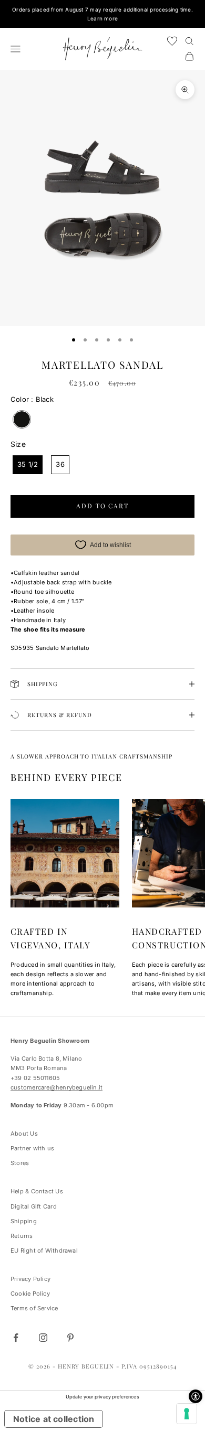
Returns (22, 1235)
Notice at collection (53, 1419)
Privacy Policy (30, 1279)
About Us (24, 1133)
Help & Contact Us (37, 1191)
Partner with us (32, 1148)
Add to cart (102, 505)
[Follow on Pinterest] (70, 1337)
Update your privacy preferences (102, 1396)
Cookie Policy (30, 1293)
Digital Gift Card (34, 1206)
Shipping (24, 1221)
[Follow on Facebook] (16, 1337)
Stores (20, 1163)
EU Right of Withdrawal (44, 1250)
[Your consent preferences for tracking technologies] (187, 1414)
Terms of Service (34, 1308)
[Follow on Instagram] (43, 1337)
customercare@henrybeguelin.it (56, 1087)
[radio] (21, 419)
